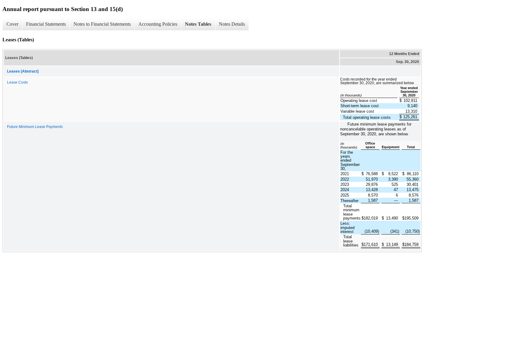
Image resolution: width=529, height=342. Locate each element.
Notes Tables (198, 24)
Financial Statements (46, 24)
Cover (12, 24)
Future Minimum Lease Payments (35, 127)
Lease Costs (17, 82)
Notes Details (232, 24)
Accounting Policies (157, 24)
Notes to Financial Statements (102, 24)
